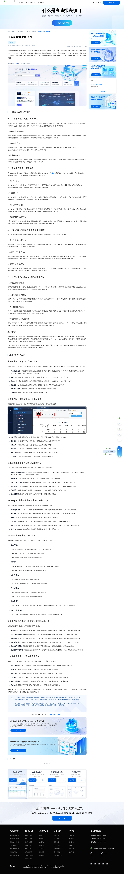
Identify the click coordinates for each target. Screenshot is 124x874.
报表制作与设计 (14, 838)
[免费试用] (47, 83)
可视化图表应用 (14, 849)
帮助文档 (56, 835)
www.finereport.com (57, 714)
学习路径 (56, 838)
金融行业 (41, 842)
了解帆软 (71, 835)
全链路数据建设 (14, 835)
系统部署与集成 (14, 855)
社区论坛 (71, 845)
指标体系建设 (28, 838)
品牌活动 (71, 849)
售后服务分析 (28, 859)
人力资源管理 (28, 852)
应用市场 (56, 842)
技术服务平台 (58, 849)
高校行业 (41, 845)
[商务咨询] (119, 451)
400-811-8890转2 (102, 838)
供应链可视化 (28, 849)
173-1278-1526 (101, 842)
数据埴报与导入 (14, 845)
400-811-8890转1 (102, 835)
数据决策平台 (14, 852)
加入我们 (71, 838)
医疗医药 (41, 852)
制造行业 (41, 835)
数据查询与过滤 (14, 842)
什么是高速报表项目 (96, 84)
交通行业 (41, 849)
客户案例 (71, 842)
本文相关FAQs (95, 87)
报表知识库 (57, 845)
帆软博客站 (11, 32)
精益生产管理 (28, 845)
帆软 (52, 173)
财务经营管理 (28, 842)
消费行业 (41, 838)
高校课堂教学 (58, 852)
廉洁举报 (71, 852)
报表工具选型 (31, 32)
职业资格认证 (58, 855)
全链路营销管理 (29, 855)
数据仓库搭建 (28, 835)
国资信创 (41, 855)
